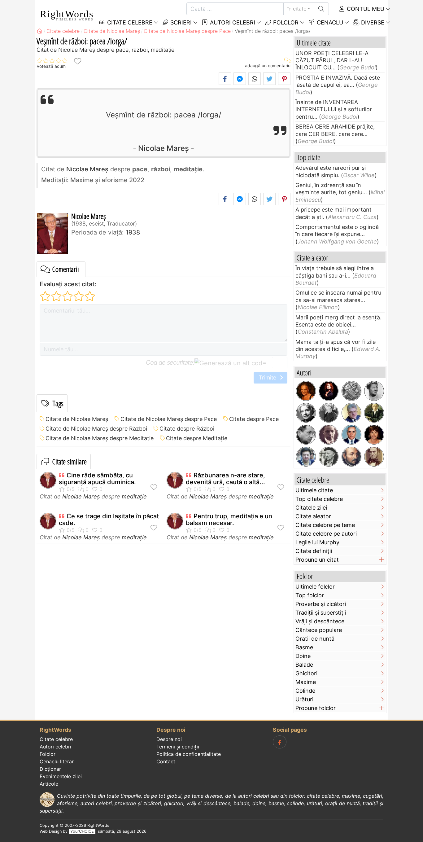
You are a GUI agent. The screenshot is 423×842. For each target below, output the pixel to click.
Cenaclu (329, 22)
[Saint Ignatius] (351, 456)
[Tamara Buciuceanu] (305, 456)
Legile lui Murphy (317, 542)
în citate (296, 9)
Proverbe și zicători (320, 604)
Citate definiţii (313, 551)
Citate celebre (56, 739)
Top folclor (309, 595)
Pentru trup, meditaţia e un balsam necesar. (229, 519)
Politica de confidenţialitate (188, 754)
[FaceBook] (279, 741)
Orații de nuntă (314, 638)
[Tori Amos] (328, 390)
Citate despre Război (186, 428)
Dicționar (50, 769)
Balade (304, 664)
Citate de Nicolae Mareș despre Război (96, 428)
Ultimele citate (314, 490)
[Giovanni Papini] (328, 434)
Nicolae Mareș (163, 148)
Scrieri (180, 22)
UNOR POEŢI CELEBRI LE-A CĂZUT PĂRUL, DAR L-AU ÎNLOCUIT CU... (331, 60)
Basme (304, 647)
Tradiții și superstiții (320, 612)
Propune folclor (315, 708)
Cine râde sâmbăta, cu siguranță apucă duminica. (97, 478)
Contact (165, 761)
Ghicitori (306, 673)
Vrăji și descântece (319, 621)
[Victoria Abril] (374, 434)
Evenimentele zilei (61, 776)
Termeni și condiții (177, 746)
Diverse (372, 22)
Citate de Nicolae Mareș (77, 419)
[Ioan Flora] (305, 434)
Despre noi (169, 739)
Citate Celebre (129, 22)
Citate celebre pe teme (325, 525)
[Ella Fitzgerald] (374, 390)
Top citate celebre (319, 499)
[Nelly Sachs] (305, 412)
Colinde (305, 690)
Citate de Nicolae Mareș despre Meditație (100, 438)
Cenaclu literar (57, 761)
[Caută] (321, 8)
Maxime (305, 682)
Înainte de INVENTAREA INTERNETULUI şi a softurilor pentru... (333, 109)
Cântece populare (318, 630)
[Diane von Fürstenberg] (305, 390)
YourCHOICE (82, 831)
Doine (303, 656)
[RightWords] (40, 31)
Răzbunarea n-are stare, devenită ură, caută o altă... (225, 478)
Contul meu (364, 9)
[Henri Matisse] (328, 412)
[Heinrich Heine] (374, 412)
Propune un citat (317, 559)
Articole (49, 784)
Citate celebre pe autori (326, 533)
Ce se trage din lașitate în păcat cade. (109, 519)
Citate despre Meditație (196, 438)
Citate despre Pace (254, 419)
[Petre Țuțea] (328, 456)
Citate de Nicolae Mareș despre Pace (168, 419)
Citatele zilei (311, 507)
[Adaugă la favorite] (77, 60)
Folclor (285, 22)
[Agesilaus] (351, 390)
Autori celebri (231, 22)
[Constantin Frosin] (351, 412)
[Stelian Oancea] (351, 434)
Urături (304, 699)
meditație (134, 496)
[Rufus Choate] (374, 456)
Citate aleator (313, 516)
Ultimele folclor (315, 586)
